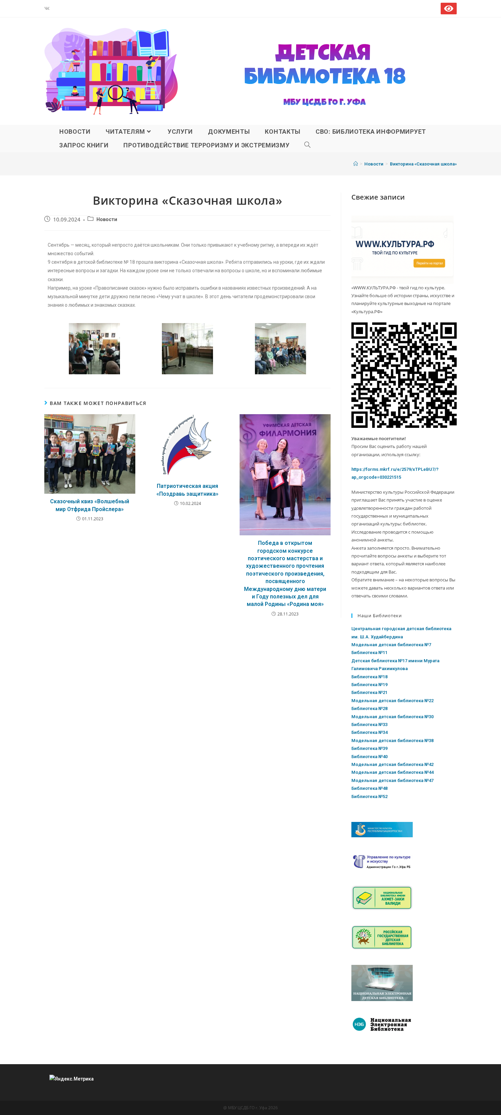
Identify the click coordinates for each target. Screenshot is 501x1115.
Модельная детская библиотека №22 (392, 700)
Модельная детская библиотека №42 (392, 764)
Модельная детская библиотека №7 (391, 644)
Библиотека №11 (369, 652)
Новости (106, 219)
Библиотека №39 (369, 748)
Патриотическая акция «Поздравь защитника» (187, 490)
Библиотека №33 (369, 724)
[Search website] (307, 145)
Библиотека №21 (369, 692)
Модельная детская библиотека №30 (392, 716)
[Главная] (355, 163)
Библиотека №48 (369, 788)
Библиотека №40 (369, 756)
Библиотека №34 (369, 732)
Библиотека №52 (369, 796)
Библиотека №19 (369, 684)
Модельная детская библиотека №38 (392, 740)
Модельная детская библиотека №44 (392, 772)
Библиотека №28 (369, 708)
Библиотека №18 (369, 676)
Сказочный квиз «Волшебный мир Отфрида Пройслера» (89, 505)
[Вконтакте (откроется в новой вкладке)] (48, 8)
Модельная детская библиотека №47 (392, 780)
